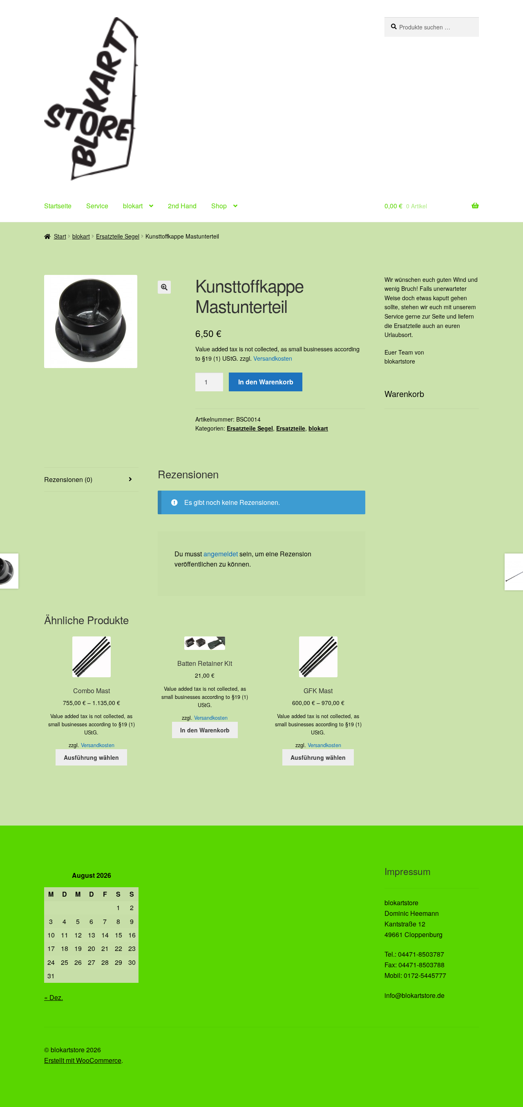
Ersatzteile (290, 428)
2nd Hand (182, 205)
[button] (164, 287)
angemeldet (220, 553)
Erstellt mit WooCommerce (82, 1060)
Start (60, 236)
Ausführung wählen (91, 757)
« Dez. (53, 997)
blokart (133, 205)
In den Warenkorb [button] (205, 730)
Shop (219, 205)
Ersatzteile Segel (117, 236)
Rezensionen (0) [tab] (68, 479)
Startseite (58, 205)
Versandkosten (272, 358)
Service (97, 205)
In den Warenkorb (265, 381)
